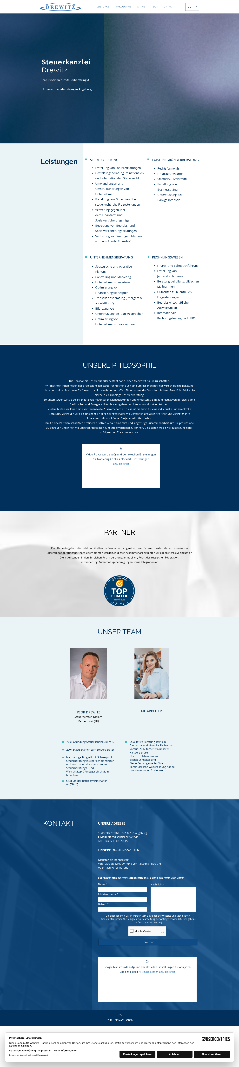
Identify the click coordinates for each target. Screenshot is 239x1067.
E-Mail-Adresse (107, 894)
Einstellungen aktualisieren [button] (158, 972)
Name (101, 884)
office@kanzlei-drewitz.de (122, 837)
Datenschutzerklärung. (150, 922)
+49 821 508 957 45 (116, 841)
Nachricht (157, 884)
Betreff (102, 904)
